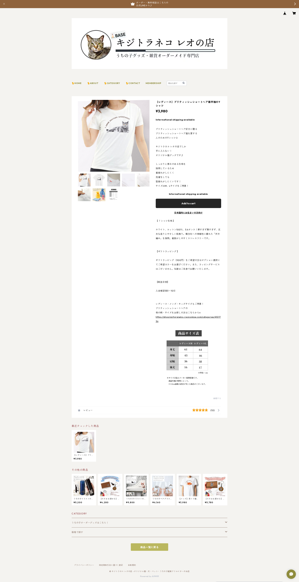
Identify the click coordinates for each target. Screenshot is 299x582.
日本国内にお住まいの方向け (188, 212)
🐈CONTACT (133, 83)
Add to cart (188, 203)
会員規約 (132, 565)
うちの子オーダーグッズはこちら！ (90, 522)
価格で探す (77, 532)
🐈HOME (77, 83)
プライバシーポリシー (84, 565)
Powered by (146, 576)
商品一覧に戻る (149, 547)
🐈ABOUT (92, 83)
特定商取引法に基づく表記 (111, 565)
